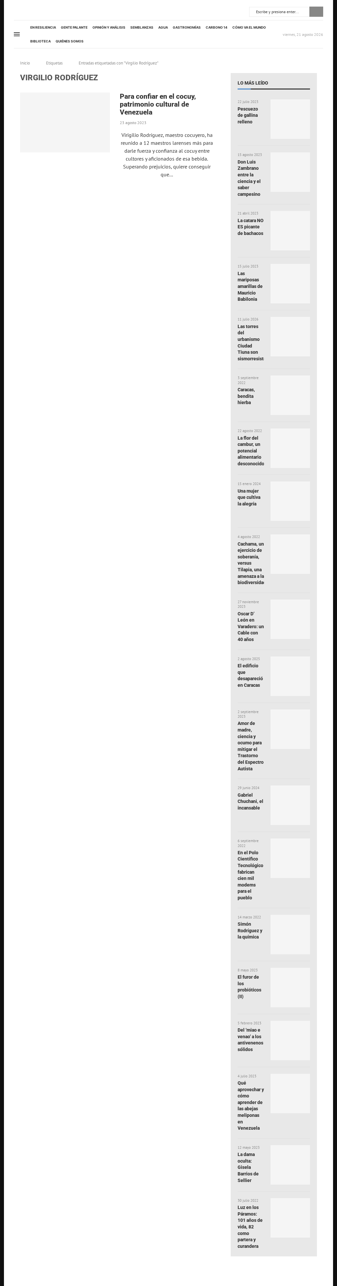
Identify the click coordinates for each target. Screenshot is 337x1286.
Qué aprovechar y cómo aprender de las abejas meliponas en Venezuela (251, 1105)
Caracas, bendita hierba (246, 396)
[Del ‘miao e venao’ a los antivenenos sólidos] (290, 1040)
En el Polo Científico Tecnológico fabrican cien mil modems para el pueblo (250, 875)
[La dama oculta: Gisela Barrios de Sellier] (290, 1165)
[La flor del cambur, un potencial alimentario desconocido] (290, 448)
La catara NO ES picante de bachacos (251, 227)
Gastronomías (187, 27)
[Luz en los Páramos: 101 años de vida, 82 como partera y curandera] (290, 1218)
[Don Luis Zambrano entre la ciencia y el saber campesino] (290, 172)
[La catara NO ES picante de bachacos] (290, 230)
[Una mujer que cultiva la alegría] (290, 501)
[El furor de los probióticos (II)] (290, 987)
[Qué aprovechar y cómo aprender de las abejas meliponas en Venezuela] (290, 1093)
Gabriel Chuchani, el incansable (250, 801)
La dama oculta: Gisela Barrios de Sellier (248, 1167)
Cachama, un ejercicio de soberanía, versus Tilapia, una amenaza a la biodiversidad (251, 563)
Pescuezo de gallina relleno (248, 115)
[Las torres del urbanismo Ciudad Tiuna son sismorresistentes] (290, 336)
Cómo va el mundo (249, 27)
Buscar (316, 12)
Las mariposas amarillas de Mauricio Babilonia (250, 286)
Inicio (25, 63)
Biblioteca (40, 41)
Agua (163, 27)
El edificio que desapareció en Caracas (250, 675)
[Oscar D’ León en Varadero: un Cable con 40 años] (290, 619)
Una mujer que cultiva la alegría (249, 497)
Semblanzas (141, 27)
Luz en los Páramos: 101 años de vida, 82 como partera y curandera (250, 1227)
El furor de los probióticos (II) (249, 986)
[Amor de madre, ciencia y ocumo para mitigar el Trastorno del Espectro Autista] (290, 729)
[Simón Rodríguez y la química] (290, 934)
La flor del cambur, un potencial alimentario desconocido (251, 450)
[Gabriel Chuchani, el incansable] (290, 805)
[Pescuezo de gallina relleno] (290, 119)
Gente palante (74, 27)
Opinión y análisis (108, 27)
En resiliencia (43, 27)
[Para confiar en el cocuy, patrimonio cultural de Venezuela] (65, 122)
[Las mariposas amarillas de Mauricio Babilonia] (290, 283)
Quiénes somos (70, 41)
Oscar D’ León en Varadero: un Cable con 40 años (251, 626)
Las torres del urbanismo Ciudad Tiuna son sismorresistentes (251, 342)
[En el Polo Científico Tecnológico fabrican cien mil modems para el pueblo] (290, 858)
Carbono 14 (216, 27)
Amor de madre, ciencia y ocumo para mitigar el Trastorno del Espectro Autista (251, 746)
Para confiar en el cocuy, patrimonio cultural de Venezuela (158, 104)
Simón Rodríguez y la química (250, 930)
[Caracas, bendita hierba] (290, 395)
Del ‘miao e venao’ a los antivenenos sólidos (250, 1039)
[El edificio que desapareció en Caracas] (290, 676)
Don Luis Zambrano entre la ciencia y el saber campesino (249, 178)
